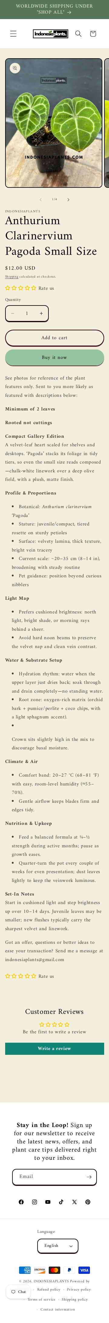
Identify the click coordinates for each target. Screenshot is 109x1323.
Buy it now (55, 357)
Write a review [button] (54, 1049)
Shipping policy (75, 1299)
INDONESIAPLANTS (51, 1281)
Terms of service (41, 1299)
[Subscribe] (89, 1177)
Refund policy (49, 1289)
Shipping (11, 277)
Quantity (13, 300)
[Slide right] (68, 199)
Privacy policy (79, 1289)
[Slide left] (40, 199)
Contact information (58, 1309)
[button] (13, 33)
